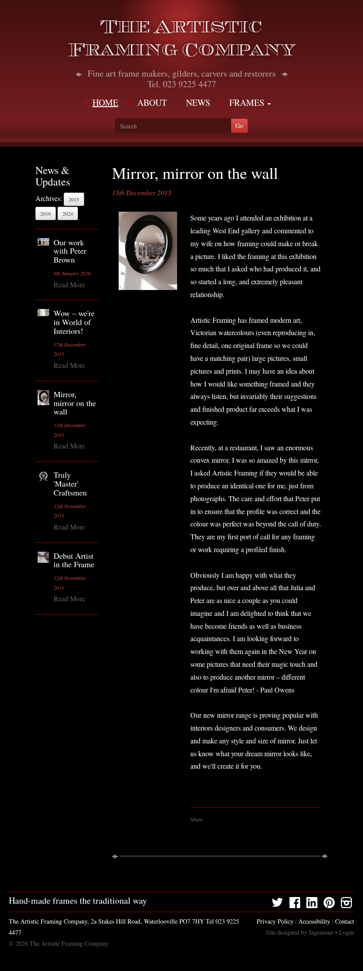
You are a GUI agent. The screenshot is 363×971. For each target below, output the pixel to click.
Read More (69, 284)
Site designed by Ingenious (299, 932)
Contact (344, 921)
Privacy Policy (275, 921)
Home (105, 102)
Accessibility (314, 921)
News (198, 102)
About (152, 102)
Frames (247, 102)
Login (346, 932)
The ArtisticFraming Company (181, 38)
